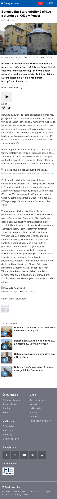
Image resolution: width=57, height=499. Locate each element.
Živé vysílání (8, 426)
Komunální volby (11, 404)
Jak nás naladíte (38, 400)
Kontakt (34, 416)
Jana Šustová (34, 57)
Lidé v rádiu (36, 408)
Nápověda (35, 404)
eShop (5, 412)
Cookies (6, 491)
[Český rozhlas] (10, 3)
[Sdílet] (8, 108)
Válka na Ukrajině (11, 400)
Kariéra (33, 412)
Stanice (6, 408)
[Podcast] (3, 108)
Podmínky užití (34, 491)
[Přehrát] (6, 97)
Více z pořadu (11, 323)
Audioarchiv (8, 430)
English (47, 491)
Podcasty (7, 434)
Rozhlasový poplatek (40, 420)
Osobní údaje (19, 491)
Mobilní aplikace (10, 438)
